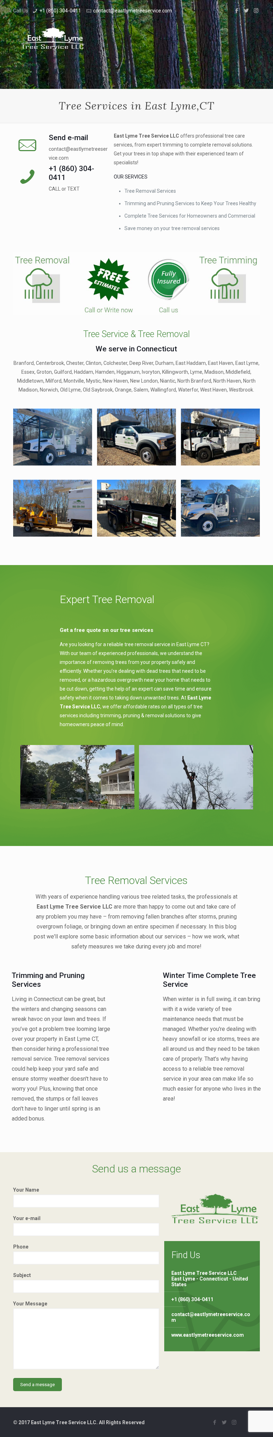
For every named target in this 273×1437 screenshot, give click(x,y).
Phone (20, 1247)
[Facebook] (237, 10)
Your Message (30, 1303)
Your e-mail (27, 1218)
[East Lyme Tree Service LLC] (52, 38)
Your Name (26, 1190)
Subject (22, 1275)
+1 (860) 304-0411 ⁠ (60, 11)
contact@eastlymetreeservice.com (132, 11)
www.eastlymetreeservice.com (207, 1335)
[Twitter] (246, 10)
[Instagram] (256, 10)
